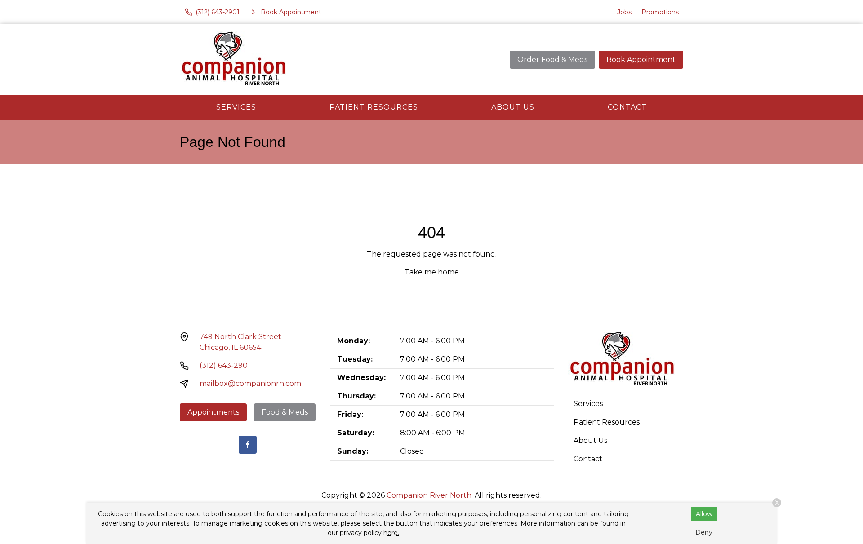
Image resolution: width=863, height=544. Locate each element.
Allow (704, 514)
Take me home (432, 272)
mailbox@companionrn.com (250, 383)
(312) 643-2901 (225, 365)
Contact (627, 107)
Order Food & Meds (552, 59)
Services (236, 107)
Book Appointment (641, 59)
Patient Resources (373, 107)
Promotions (660, 12)
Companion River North (429, 495)
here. (391, 533)
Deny (703, 532)
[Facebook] (248, 445)
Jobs (624, 12)
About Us (512, 107)
